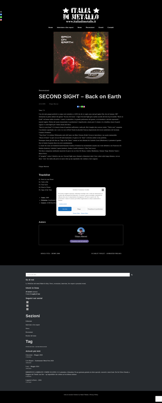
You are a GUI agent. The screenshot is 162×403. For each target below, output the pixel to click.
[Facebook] (78, 106)
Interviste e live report (65, 27)
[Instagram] (84, 106)
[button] (103, 190)
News (80, 27)
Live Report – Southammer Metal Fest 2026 (40, 360)
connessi (32, 292)
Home (50, 27)
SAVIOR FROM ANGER (41, 346)
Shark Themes (84, 394)
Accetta (65, 209)
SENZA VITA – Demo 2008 (50, 253)
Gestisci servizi (63, 204)
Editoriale (29, 321)
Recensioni (90, 27)
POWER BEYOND (30, 346)
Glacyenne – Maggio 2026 (34, 355)
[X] (80, 106)
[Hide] (1, 22)
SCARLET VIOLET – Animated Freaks (106, 253)
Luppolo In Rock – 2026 (33, 380)
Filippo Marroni (53, 104)
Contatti (111, 27)
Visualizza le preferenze (95, 209)
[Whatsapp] (82, 106)
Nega (79, 209)
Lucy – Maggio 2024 (32, 366)
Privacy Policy (76, 213)
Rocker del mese (31, 336)
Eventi (101, 27)
